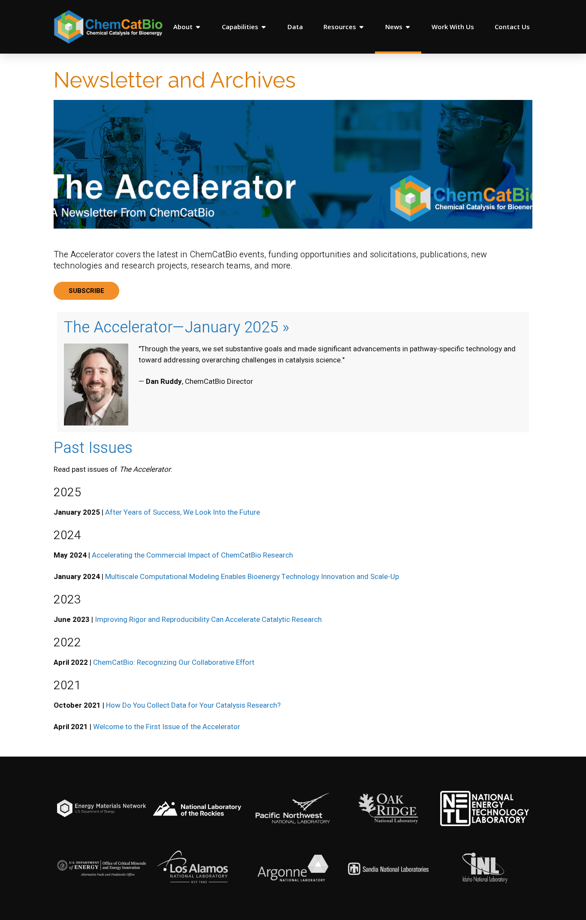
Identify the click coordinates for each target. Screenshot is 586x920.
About (183, 26)
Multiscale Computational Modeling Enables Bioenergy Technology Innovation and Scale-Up (252, 576)
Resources (339, 26)
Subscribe (86, 291)
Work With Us (453, 26)
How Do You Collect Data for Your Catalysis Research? (193, 705)
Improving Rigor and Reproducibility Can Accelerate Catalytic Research (208, 619)
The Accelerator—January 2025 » (176, 327)
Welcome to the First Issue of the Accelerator (166, 726)
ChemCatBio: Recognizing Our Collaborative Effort (173, 662)
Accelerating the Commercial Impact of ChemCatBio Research (192, 555)
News (393, 26)
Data (295, 26)
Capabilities (240, 26)
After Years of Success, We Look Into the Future (182, 512)
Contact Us (512, 26)
